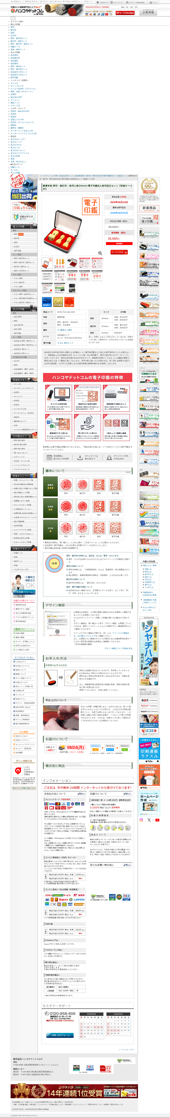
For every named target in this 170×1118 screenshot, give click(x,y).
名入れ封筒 (15, 156)
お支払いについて (22, 666)
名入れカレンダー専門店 (151, 500)
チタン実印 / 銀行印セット (24, 294)
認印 (12, 33)
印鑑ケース (15, 47)
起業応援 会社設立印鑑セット (25, 513)
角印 (16, 321)
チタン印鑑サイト (153, 250)
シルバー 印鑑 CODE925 (150, 286)
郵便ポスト (155, 487)
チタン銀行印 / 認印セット (24, 302)
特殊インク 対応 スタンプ (150, 362)
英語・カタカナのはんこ (23, 534)
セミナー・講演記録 (23, 748)
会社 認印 (18, 329)
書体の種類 (20, 637)
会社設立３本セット (19, 72)
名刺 (12, 159)
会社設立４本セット (19, 75)
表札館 (156, 478)
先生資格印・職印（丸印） (24, 369)
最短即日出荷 (21, 605)
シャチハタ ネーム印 (152, 300)
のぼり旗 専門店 (153, 545)
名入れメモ (15, 147)
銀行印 (13, 30)
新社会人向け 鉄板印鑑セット (25, 497)
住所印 (13, 94)
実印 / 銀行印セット (21, 258)
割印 (16, 365)
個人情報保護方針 (22, 724)
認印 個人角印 (19, 449)
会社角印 (14, 63)
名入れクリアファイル (20, 153)
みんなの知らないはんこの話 (149, 608)
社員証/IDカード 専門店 (151, 419)
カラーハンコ (19, 457)
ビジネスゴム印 (20, 409)
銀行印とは (149, 574)
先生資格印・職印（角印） (24, 373)
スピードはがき (153, 464)
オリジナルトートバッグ (151, 509)
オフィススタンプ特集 (22, 505)
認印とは (148, 577)
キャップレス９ (17, 86)
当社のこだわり (22, 736)
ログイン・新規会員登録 (25, 703)
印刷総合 (155, 384)
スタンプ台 (15, 105)
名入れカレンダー (18, 139)
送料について (21, 670)
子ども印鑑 (15, 173)
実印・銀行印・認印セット (22, 44)
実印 (12, 27)
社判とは (148, 579)
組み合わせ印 (16, 97)
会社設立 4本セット (21, 353)
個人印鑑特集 (19, 521)
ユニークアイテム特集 (22, 530)
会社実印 (14, 55)
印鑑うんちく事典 (149, 565)
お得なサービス (22, 682)
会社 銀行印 (18, 325)
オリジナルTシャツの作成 (150, 446)
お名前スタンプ (153, 336)
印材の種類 (20, 633)
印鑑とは (148, 569)
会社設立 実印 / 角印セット (24, 341)
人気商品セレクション (22, 509)
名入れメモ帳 (154, 527)
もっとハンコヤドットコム (26, 744)
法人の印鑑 (19, 309)
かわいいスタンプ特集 (22, 542)
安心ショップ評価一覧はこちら (24, 788)
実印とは (148, 572)
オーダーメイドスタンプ (23, 388)
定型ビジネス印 (17, 119)
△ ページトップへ (126, 1050)
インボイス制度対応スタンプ (25, 430)
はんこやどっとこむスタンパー (149, 353)
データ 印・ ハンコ (152, 327)
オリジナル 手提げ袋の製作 (150, 554)
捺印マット (18, 561)
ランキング (20, 695)
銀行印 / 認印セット (21, 267)
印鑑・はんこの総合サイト (150, 237)
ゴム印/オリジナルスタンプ (150, 309)
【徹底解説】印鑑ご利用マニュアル (149, 601)
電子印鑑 (14, 77)
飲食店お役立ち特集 (22, 538)
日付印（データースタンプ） (23, 122)
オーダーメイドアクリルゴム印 (24, 133)
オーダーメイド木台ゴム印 (22, 131)
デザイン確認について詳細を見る (118, 648)
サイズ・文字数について (25, 641)
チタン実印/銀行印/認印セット (26, 298)
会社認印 (14, 61)
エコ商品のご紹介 (22, 650)
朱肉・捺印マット (18, 49)
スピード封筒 (154, 402)
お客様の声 (20, 691)
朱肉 (16, 557)
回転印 (13, 125)
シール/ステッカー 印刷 (151, 455)
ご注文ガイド (21, 662)
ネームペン (15, 100)
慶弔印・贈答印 (17, 128)
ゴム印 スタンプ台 (21, 569)
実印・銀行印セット (19, 38)
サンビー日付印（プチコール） (24, 89)
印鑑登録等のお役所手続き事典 (149, 593)
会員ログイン (21, 699)
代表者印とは (150, 582)
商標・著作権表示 (22, 715)
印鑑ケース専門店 (153, 277)
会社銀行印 (15, 58)
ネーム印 (17, 384)
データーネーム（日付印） (24, 413)
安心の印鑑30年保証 (23, 613)
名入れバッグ (16, 142)
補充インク (15, 103)
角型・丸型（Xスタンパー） (22, 91)
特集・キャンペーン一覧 (23, 480)
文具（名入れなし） (19, 161)
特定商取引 (20, 711)
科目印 (13, 117)
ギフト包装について (23, 678)
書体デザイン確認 (22, 609)
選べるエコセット (21, 453)
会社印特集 (18, 526)
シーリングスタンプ (22, 465)
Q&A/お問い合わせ (23, 707)
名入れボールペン (18, 150)
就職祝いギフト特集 (22, 501)
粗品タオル (155, 518)
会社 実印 (18, 317)
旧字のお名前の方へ (23, 646)
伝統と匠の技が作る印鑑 (151, 268)
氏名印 (13, 114)
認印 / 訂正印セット (21, 271)
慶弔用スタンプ (20, 421)
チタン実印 (18, 278)
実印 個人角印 (19, 440)
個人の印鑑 (19, 226)
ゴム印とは (149, 587)
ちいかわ (14, 170)
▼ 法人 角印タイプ (65, 343)
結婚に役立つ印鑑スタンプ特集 (26, 488)
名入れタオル (16, 145)
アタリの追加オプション (25, 617)
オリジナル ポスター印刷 (150, 428)
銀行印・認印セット (19, 41)
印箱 (16, 565)
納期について (21, 674)
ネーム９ (14, 83)
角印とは (148, 585)
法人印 (16, 361)
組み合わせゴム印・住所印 (150, 318)
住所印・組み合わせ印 (20, 111)
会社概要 (19, 753)
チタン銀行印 (19, 282)
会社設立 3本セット (21, 349)
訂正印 (13, 35)
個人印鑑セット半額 (22, 493)
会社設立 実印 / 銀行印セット (25, 345)
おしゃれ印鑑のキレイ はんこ (149, 259)
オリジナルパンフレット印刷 (149, 437)
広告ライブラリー (22, 740)
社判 (16, 425)
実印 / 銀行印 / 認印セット (24, 262)
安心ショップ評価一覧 (24, 686)
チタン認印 (18, 287)
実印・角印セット (18, 66)
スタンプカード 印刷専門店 (150, 410)
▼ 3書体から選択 (64, 330)
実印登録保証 (21, 621)
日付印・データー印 (22, 461)
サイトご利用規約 (22, 720)
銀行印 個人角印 (20, 444)
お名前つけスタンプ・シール (25, 517)
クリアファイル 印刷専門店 (150, 536)
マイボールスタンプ (22, 469)
